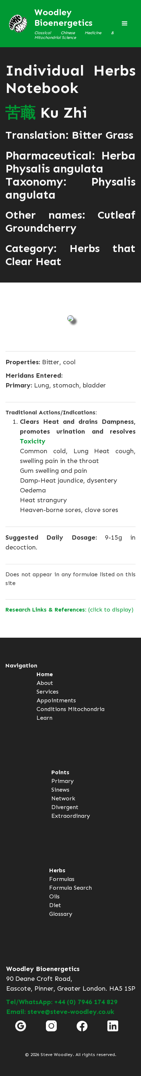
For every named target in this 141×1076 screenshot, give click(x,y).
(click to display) (69, 609)
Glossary (60, 913)
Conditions (51, 709)
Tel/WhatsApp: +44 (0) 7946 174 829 (62, 1002)
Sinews (60, 789)
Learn (44, 717)
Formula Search (70, 887)
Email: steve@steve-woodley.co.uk (60, 1012)
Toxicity (33, 441)
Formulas (61, 879)
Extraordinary (70, 815)
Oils (54, 896)
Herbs (57, 870)
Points (60, 772)
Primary (62, 780)
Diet (55, 905)
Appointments (56, 700)
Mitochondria (86, 709)
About (45, 682)
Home (45, 674)
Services (48, 691)
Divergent (64, 807)
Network (63, 798)
